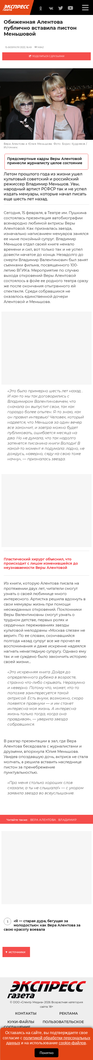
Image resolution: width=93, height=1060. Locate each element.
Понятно (47, 1053)
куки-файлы (20, 1022)
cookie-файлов (72, 1043)
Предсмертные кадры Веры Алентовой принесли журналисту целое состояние (44, 161)
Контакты (25, 1013)
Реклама (68, 1013)
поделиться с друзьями (47, 56)
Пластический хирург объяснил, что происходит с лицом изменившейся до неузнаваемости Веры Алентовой (41, 563)
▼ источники (15, 952)
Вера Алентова (43, 820)
